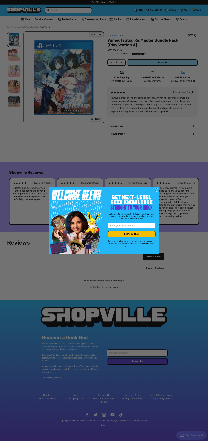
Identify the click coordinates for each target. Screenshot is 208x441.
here (139, 246)
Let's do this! (131, 234)
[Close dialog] (156, 189)
